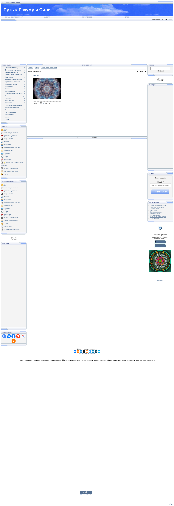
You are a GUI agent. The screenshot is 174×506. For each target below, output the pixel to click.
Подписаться (160, 192)
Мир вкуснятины (155, 212)
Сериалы (7, 153)
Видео (37, 67)
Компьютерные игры (11, 133)
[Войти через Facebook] (13, 336)
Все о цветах (154, 218)
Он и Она (153, 210)
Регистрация (87, 17)
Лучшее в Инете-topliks (158, 217)
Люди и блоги (8, 139)
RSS (170, 19)
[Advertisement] (87, 42)
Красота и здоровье (10, 136)
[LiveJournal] (96, 351)
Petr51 (36, 75)
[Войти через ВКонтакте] (9, 336)
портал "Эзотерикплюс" (14, 17)
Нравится (160, 280)
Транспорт (7, 159)
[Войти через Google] (23, 336)
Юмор (6, 174)
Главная (47, 17)
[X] (84, 351)
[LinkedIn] (93, 351)
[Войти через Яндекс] (18, 336)
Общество (7, 145)
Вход (127, 17)
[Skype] (99, 351)
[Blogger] (87, 351)
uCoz (171, 504)
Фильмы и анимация (11, 168)
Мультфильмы (155, 215)
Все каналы (8, 226)
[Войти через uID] (4, 336)
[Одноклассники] (78, 351)
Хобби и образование (11, 171)
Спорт (6, 156)
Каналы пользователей (11, 229)
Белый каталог (155, 213)
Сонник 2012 (154, 208)
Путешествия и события (12, 148)
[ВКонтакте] (75, 351)
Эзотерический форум (158, 205)
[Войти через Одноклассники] (14, 341)
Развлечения (8, 150)
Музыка (6, 142)
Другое (6, 130)
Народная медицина (157, 207)
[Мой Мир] (81, 351)
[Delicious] (90, 351)
